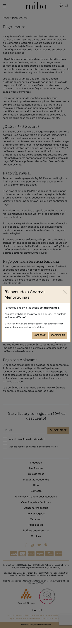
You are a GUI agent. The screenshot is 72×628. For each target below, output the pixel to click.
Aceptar (40, 335)
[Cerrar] (64, 291)
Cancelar (58, 335)
